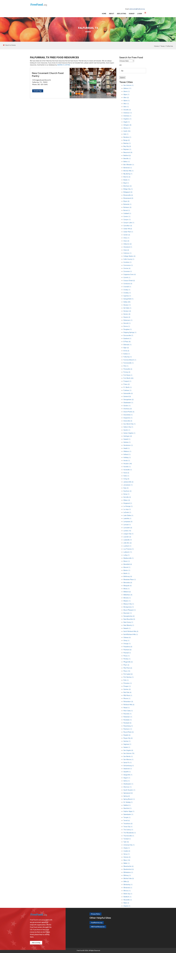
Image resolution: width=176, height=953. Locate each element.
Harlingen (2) (127, 436)
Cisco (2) (126, 241)
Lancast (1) (127, 524)
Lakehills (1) (127, 518)
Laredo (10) (127, 531)
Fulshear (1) (127, 390)
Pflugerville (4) (128, 662)
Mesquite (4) (127, 585)
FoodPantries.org (96, 922)
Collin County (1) (128, 259)
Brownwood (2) (128, 198)
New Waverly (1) (128, 625)
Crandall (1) (127, 287)
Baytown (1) (127, 149)
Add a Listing (36, 942)
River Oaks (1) (128, 711)
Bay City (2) (127, 146)
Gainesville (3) (128, 393)
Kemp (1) (126, 494)
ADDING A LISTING (63, 65)
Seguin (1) (126, 778)
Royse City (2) (128, 738)
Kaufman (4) (127, 491)
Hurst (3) (126, 473)
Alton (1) (126, 103)
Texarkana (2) (128, 823)
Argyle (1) (126, 122)
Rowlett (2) (126, 735)
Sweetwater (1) (128, 814)
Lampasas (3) (127, 521)
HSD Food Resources (98, 926)
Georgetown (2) (128, 399)
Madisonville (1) (128, 558)
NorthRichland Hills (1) (130, 634)
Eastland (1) (127, 338)
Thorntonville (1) (128, 836)
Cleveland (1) (127, 247)
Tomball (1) (127, 839)
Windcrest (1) (127, 887)
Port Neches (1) (128, 677)
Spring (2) (126, 796)
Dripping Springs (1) (129, 332)
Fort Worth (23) (128, 378)
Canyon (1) (127, 219)
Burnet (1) (126, 210)
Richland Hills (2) (128, 704)
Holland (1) (127, 454)
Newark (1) (127, 628)
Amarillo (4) (127, 110)
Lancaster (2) (127, 528)
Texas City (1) (127, 826)
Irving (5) (126, 479)
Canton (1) (126, 216)
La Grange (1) (128, 506)
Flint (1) (125, 366)
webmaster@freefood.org (137, 9)
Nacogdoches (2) (129, 616)
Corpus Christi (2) (129, 280)
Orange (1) (127, 643)
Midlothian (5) (127, 595)
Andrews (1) (127, 116)
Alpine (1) (126, 100)
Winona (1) (127, 891)
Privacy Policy (95, 914)
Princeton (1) (127, 683)
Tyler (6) (126, 842)
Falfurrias (169, 46)
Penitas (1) (126, 659)
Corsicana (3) (127, 283)
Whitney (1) (127, 875)
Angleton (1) (127, 119)
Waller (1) (126, 863)
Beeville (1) (127, 158)
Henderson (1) (128, 445)
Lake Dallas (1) (128, 515)
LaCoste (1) (127, 512)
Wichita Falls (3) (128, 878)
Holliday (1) (127, 457)
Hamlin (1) (126, 430)
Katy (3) (126, 488)
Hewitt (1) (126, 448)
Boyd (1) (126, 183)
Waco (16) (126, 860)
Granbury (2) (127, 409)
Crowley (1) (127, 293)
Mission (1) (127, 601)
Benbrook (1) (127, 168)
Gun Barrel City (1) (129, 424)
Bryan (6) (126, 201)
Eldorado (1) (127, 344)
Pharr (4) (126, 665)
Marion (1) (126, 570)
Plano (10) (126, 671)
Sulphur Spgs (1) (128, 811)
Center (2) (126, 235)
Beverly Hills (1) (128, 171)
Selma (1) (126, 781)
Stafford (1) (127, 805)
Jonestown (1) (128, 485)
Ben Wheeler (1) (128, 165)
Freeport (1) (127, 381)
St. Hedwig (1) (128, 802)
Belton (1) (126, 161)
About (111, 13)
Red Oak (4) (127, 692)
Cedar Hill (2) (127, 229)
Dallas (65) (126, 302)
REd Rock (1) (127, 695)
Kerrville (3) (127, 497)
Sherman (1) (127, 787)
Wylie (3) (126, 903)
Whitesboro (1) (128, 872)
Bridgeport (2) (127, 192)
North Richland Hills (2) (130, 631)
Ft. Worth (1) (127, 387)
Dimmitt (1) (127, 323)
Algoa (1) (126, 94)
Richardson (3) (128, 701)
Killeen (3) (126, 500)
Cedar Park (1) (128, 232)
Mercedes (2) (127, 582)
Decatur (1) (127, 305)
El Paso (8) (127, 341)
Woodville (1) (127, 900)
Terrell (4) (126, 820)
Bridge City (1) (128, 189)
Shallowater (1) (128, 784)
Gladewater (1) (128, 402)
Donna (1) (126, 326)
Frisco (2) (126, 384)
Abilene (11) (127, 88)
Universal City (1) (129, 845)
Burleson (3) (127, 207)
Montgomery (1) (128, 607)
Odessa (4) (127, 637)
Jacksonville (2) (128, 482)
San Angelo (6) (128, 750)
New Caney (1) (128, 622)
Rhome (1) (126, 698)
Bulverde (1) (127, 204)
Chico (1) (126, 238)
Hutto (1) (126, 476)
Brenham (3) (127, 186)
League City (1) (128, 534)
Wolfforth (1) (127, 897)
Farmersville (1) (128, 363)
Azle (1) (125, 134)
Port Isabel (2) (128, 674)
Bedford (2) (127, 155)
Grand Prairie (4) (128, 412)
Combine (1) (127, 262)
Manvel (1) (126, 567)
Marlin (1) (126, 573)
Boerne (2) (126, 177)
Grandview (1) (128, 415)
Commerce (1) (128, 265)
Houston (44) (127, 463)
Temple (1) (126, 817)
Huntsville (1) (127, 470)
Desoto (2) (126, 317)
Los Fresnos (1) (128, 549)
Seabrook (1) (127, 769)
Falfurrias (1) (127, 357)
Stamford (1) (127, 808)
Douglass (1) (127, 329)
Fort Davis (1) (127, 375)
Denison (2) (127, 311)
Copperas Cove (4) (129, 274)
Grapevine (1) (127, 418)
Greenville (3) (127, 421)
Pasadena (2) (127, 647)
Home (104, 13)
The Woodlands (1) (129, 833)
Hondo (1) (126, 460)
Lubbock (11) (127, 552)
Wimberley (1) (128, 884)
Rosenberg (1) (128, 726)
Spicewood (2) (128, 793)
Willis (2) (126, 881)
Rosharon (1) (127, 729)
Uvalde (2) (126, 851)
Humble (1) (127, 467)
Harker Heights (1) (129, 433)
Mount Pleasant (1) (129, 610)
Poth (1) (126, 680)
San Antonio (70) (128, 753)
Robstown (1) (127, 717)
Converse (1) (127, 271)
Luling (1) (126, 555)
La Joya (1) (127, 509)
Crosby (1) (126, 290)
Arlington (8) (127, 125)
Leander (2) (127, 537)
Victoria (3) (126, 857)
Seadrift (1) (127, 772)
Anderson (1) (127, 113)
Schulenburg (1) (128, 765)
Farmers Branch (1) (129, 360)
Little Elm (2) (127, 543)
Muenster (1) (127, 613)
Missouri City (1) (128, 604)
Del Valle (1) (127, 308)
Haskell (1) (126, 439)
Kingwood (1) (127, 503)
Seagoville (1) (127, 775)
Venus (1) (126, 854)
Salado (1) (126, 747)
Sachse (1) (126, 741)
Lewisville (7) (127, 540)
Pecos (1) (126, 656)
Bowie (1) (126, 180)
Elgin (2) (126, 348)
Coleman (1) (127, 253)
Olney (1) (126, 640)
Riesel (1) (126, 708)
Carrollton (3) (127, 226)
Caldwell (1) (127, 213)
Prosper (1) (127, 686)
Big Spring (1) (127, 174)
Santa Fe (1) (127, 762)
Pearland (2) (127, 650)
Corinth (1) (126, 277)
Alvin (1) (126, 107)
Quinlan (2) (127, 689)
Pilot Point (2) (127, 668)
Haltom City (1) (128, 427)
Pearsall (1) (127, 653)
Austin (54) (126, 131)
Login (139, 13)
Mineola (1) (127, 598)
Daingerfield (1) (128, 299)
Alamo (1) (126, 91)
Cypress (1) (127, 296)
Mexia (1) (126, 589)
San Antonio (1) (128, 85)
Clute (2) (126, 250)
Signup (131, 13)
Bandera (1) (127, 137)
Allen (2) (126, 97)
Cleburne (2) (127, 244)
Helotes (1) (127, 442)
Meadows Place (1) (129, 579)
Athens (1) (126, 128)
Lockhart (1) (127, 546)
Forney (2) (126, 372)
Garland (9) (127, 396)
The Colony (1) (128, 830)
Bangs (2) (126, 140)
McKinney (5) (127, 576)
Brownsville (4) (128, 195)
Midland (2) (127, 592)
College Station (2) (129, 256)
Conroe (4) (126, 268)
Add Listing (121, 13)
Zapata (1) (126, 906)
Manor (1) (126, 561)
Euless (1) (126, 354)
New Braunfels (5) (129, 619)
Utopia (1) (126, 848)
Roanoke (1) (127, 714)
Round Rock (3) (128, 732)
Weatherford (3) (128, 869)
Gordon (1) (127, 406)
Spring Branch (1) (129, 799)
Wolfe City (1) (127, 894)
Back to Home (10, 45)
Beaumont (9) (127, 152)
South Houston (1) (129, 790)
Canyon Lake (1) (128, 222)
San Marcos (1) (128, 759)
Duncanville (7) (128, 335)
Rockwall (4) (127, 723)
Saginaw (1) (127, 744)
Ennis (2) (126, 351)
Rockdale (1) (127, 720)
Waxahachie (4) (128, 866)
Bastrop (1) (127, 143)
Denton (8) (126, 314)
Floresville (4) (127, 369)
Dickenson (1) (127, 320)
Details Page (38, 91)
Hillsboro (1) (127, 451)
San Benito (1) (128, 756)
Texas (162, 46)
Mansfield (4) (127, 564)
